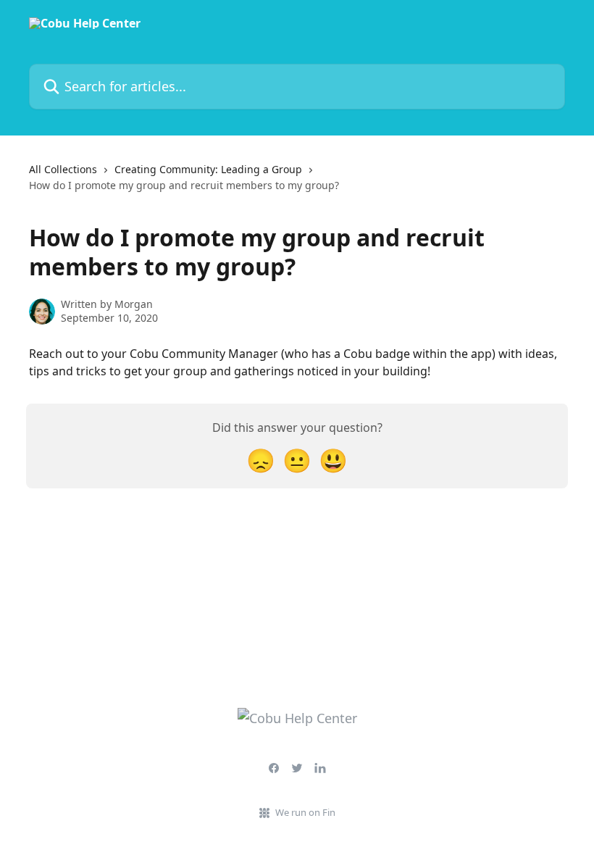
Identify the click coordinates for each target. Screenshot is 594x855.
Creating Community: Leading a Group (208, 169)
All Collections (63, 169)
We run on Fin (305, 812)
